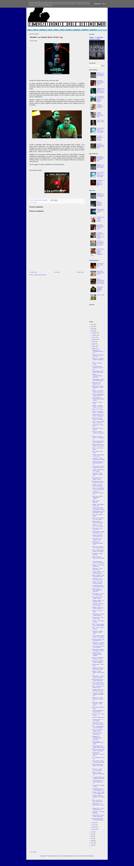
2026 (92, 324)
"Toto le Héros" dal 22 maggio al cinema (97, 539)
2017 (92, 842)
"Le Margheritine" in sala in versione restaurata (98, 614)
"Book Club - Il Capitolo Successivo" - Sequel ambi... (97, 704)
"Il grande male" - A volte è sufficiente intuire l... (98, 809)
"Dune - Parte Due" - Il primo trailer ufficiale (97, 801)
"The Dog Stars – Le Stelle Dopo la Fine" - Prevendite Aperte (101, 99)
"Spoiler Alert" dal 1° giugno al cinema (96, 383)
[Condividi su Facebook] (55, 200)
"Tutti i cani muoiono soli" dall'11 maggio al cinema (98, 683)
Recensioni (43, 29)
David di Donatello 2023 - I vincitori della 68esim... (98, 680)
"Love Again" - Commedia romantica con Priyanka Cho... (98, 694)
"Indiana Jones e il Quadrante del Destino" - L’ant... (98, 543)
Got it (104, 3)
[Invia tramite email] (51, 200)
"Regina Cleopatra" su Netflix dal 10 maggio (97, 522)
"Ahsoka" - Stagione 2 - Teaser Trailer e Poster (100, 114)
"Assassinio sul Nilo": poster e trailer (100, 265)
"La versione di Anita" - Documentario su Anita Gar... (97, 368)
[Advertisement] (56, 258)
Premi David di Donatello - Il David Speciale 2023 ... (98, 819)
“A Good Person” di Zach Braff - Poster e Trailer (97, 723)
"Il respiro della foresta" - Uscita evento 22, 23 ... (97, 536)
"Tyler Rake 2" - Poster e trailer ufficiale (97, 569)
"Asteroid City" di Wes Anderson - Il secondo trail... (97, 474)
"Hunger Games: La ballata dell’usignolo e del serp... (98, 650)
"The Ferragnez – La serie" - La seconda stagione (98, 594)
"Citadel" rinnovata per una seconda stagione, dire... (98, 442)
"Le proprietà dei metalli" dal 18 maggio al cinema (98, 586)
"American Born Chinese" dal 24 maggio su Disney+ (98, 508)
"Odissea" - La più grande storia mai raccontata (100, 74)
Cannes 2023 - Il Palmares (97, 409)
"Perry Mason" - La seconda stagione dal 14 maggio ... (98, 643)
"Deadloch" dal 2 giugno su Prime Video (98, 355)
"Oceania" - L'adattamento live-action (100, 106)
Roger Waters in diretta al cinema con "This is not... (98, 482)
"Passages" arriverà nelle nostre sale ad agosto (97, 582)
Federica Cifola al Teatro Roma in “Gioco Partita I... (97, 766)
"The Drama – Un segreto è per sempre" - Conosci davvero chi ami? (100, 235)
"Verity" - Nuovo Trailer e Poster (100, 121)
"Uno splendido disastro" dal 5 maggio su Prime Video (98, 778)
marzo (93, 824)
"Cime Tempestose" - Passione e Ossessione (100, 203)
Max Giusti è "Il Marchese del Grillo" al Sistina (97, 658)
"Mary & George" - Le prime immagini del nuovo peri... (97, 590)
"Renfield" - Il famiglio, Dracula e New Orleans (97, 406)
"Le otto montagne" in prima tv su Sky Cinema (98, 646)
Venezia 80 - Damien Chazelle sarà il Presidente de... (98, 774)
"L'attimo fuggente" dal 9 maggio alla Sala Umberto (98, 746)
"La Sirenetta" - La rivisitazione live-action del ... (97, 493)
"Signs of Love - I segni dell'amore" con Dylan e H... (98, 699)
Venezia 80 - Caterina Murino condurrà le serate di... (98, 672)
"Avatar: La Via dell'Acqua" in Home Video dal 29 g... (98, 489)
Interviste (68, 29)
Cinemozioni (93, 29)
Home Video (76, 29)
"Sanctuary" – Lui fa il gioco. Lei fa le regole (97, 525)
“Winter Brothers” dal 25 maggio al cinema (97, 478)
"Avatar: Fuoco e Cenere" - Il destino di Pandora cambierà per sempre (97, 252)
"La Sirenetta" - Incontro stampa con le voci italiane (98, 459)
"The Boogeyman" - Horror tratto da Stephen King (98, 380)
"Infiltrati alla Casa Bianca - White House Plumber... (98, 668)
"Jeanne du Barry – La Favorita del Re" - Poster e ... (98, 805)
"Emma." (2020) (100, 295)
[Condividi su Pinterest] (57, 200)
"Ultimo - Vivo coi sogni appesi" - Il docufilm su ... (98, 412)
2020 (92, 836)
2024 (92, 328)
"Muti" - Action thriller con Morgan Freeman (98, 687)
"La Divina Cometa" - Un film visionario (97, 720)
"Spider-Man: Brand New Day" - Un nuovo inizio (100, 82)
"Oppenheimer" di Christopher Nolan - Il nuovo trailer (97, 738)
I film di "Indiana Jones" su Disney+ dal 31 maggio (98, 550)
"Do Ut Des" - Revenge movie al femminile (97, 769)
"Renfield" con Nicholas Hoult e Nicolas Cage (97, 485)
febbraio (94, 827)
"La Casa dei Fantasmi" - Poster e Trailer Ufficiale (98, 562)
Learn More (97, 3)
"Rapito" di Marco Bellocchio (96, 501)
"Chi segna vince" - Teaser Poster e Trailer (97, 618)
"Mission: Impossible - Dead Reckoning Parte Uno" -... (98, 576)
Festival (56, 29)
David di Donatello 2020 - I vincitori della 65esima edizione (100, 281)
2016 (92, 845)
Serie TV (35, 29)
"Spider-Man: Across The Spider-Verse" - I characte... (97, 497)
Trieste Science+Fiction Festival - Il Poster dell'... (98, 418)
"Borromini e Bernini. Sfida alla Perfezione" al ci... (98, 640)
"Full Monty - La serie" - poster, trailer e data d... (97, 579)
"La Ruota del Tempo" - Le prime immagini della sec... (98, 463)
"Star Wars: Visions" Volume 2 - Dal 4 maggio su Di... (98, 793)
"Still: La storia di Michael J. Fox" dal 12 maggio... (98, 518)
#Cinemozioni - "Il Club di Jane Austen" (100, 273)
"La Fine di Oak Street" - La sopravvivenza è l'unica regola (100, 130)
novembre (94, 335)
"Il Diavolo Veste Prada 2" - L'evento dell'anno (100, 219)
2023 (92, 331)
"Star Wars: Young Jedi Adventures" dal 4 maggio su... (98, 797)
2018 (92, 840)
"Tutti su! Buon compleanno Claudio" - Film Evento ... (98, 636)
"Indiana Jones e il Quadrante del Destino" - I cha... (98, 351)
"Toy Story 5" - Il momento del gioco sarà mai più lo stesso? (100, 243)
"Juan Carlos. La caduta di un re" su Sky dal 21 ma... (98, 547)
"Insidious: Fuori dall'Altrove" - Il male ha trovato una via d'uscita (100, 90)
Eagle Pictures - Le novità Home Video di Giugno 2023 (97, 387)
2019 (92, 838)
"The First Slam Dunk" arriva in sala (97, 734)
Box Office (85, 29)
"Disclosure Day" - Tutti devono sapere (100, 211)
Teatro (62, 29)
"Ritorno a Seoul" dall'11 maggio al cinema (97, 730)
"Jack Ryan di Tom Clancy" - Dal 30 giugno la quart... (98, 690)
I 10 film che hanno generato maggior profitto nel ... (98, 395)
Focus (50, 29)
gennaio (94, 829)
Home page (56, 272)
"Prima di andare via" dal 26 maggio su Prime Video (98, 467)
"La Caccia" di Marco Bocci (98, 717)
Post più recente (33, 272)
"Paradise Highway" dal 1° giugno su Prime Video (98, 372)
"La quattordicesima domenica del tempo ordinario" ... (97, 654)
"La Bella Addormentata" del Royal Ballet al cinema (98, 512)
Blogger (92, 855)
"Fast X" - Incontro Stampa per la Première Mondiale (98, 625)
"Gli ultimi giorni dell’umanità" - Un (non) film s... (98, 754)
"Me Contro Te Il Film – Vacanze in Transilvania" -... (98, 433)
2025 (92, 326)
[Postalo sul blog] (52, 200)
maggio (94, 348)
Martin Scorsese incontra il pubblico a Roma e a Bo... (98, 445)
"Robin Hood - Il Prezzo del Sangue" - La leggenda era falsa (100, 183)
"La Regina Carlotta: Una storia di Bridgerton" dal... (98, 789)
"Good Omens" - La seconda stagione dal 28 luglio (98, 676)
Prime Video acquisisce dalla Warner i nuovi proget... (98, 750)
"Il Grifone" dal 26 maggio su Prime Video (98, 455)
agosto (93, 341)
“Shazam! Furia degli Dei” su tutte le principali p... (98, 661)
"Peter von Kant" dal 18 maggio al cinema (97, 597)
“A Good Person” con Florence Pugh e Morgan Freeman (98, 399)
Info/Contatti (33, 851)
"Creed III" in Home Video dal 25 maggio (98, 470)
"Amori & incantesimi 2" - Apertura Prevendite (100, 138)
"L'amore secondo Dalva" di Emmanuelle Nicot (98, 711)
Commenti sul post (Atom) (40, 274)
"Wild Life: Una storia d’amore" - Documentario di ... (98, 438)
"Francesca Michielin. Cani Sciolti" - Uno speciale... (98, 415)
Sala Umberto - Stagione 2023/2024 (97, 554)
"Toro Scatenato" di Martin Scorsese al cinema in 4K (98, 761)
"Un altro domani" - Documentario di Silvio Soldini (97, 742)
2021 (92, 834)
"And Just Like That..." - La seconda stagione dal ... (98, 572)
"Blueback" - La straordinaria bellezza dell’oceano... (97, 376)
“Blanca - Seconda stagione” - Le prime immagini (98, 727)
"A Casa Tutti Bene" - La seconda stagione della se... (97, 782)
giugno (93, 346)
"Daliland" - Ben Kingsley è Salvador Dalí (98, 505)
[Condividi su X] (54, 200)
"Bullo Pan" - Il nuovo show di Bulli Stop (98, 565)
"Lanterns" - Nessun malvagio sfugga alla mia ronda (100, 145)
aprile (93, 822)
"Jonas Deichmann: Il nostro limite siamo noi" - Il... (98, 532)
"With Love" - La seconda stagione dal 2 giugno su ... (98, 359)
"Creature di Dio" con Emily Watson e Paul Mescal (98, 816)
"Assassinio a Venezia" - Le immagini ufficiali (98, 601)
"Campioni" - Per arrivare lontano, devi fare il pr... (98, 391)
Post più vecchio (80, 272)
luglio (93, 343)
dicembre (94, 333)
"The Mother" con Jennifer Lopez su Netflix (98, 604)
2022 (92, 832)
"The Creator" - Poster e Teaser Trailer (97, 529)
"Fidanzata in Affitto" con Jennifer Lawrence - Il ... (98, 608)
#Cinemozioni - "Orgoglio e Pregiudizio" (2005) (100, 289)
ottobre (94, 337)
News (29, 29)
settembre (94, 339)
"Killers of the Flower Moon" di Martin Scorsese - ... (98, 558)
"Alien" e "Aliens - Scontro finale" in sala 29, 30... (98, 422)
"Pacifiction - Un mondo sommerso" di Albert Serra (97, 632)
